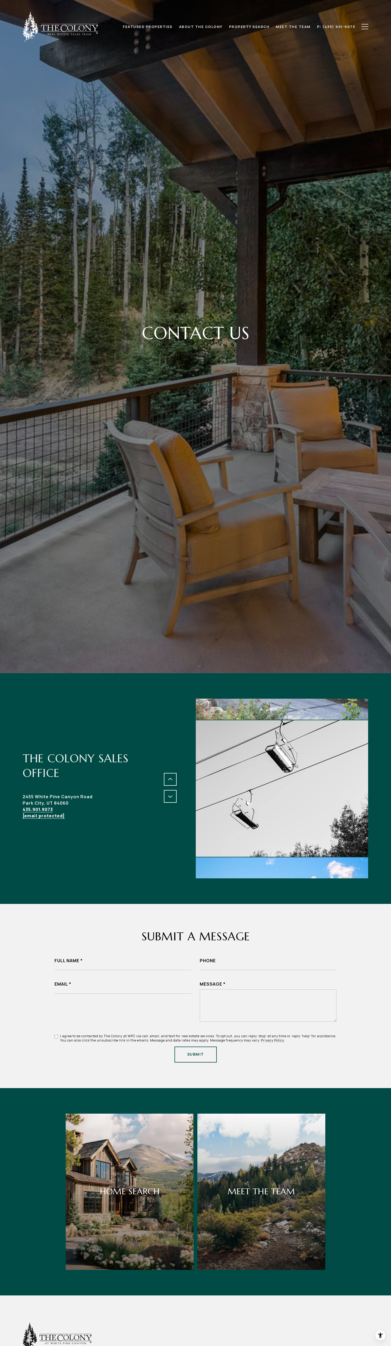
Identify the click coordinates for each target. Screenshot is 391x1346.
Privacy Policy (272, 1040)
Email (61, 984)
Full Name (67, 961)
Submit (195, 1054)
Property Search (249, 26)
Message (211, 984)
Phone (208, 961)
